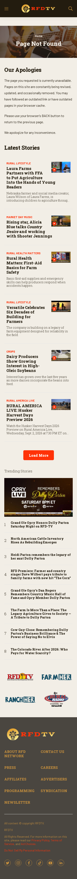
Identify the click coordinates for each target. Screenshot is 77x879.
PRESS (10, 767)
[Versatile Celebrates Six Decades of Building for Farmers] (61, 306)
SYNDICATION (54, 791)
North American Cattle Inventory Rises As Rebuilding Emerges (37, 540)
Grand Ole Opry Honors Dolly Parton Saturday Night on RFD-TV (40, 524)
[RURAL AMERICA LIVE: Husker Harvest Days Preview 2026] (61, 404)
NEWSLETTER (17, 802)
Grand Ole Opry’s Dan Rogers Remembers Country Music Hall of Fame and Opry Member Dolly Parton (40, 594)
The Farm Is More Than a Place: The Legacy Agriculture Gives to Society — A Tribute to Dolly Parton (41, 613)
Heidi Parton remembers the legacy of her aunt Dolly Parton (41, 556)
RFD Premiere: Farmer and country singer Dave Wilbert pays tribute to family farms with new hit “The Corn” (41, 574)
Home (38, 36)
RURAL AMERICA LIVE (20, 400)
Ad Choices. (28, 844)
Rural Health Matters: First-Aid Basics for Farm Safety (24, 265)
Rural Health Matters (23, 253)
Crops (10, 351)
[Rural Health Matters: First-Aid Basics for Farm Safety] (61, 257)
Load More (38, 455)
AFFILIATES (15, 779)
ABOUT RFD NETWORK (15, 753)
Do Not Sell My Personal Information (27, 850)
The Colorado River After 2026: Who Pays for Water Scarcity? (39, 651)
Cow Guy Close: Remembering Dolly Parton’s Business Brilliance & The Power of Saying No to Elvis (39, 633)
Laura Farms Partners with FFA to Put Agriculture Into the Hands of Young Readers (30, 178)
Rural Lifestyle (18, 163)
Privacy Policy (40, 840)
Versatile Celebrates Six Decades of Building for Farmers (25, 314)
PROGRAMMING (19, 791)
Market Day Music (19, 217)
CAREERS (49, 767)
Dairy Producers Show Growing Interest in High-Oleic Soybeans (23, 363)
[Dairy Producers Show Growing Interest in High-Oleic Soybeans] (61, 355)
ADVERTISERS (54, 779)
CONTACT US (52, 751)
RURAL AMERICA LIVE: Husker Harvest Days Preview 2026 (24, 412)
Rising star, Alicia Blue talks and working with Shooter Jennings (29, 229)
